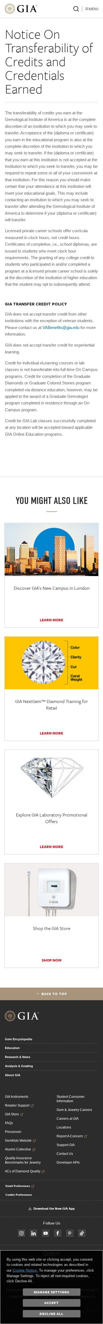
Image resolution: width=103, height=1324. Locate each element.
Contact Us (65, 1154)
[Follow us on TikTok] (81, 1233)
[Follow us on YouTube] (45, 1233)
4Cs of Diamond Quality (22, 1171)
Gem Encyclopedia (18, 1039)
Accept (51, 1302)
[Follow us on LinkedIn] (33, 1233)
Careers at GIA (68, 1119)
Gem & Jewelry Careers (74, 1110)
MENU (94, 9)
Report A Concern (70, 1136)
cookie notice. (25, 1270)
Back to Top (54, 993)
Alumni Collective (18, 1149)
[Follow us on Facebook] (57, 1233)
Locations (64, 1127)
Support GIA (66, 1145)
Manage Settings (51, 1291)
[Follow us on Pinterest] (69, 1233)
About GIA (12, 1075)
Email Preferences (17, 1186)
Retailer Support (17, 1105)
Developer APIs (68, 1162)
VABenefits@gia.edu (61, 327)
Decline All (51, 1313)
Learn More (51, 620)
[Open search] (76, 8)
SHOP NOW (52, 960)
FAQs (9, 1123)
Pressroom (13, 1132)
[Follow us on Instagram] (21, 1233)
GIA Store (12, 1114)
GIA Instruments (16, 1097)
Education (12, 1048)
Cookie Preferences (18, 1194)
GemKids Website (18, 1140)
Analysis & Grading (19, 1066)
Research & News (17, 1057)
